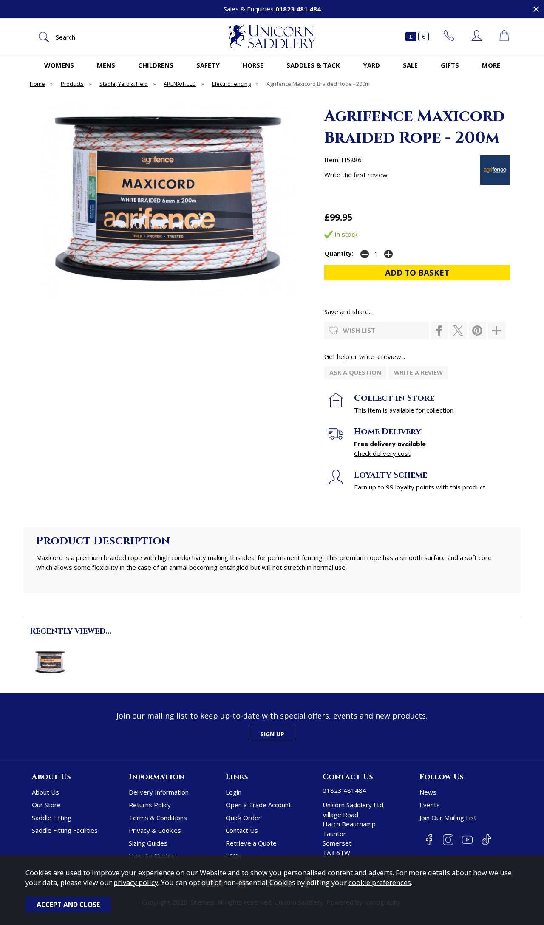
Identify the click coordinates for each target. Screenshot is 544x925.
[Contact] (449, 36)
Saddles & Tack (313, 65)
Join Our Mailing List (447, 817)
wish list (359, 330)
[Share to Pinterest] (477, 330)
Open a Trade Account (258, 805)
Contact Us (242, 830)
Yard (371, 65)
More (491, 65)
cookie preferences (379, 882)
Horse (253, 65)
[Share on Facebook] (439, 330)
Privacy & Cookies (155, 830)
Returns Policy (150, 805)
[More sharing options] (496, 330)
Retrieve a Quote (251, 843)
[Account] (476, 36)
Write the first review (356, 174)
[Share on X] (458, 330)
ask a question (355, 372)
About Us (45, 792)
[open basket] (504, 36)
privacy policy (135, 882)
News (427, 792)
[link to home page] (272, 36)
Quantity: (339, 253)
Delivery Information (159, 792)
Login (233, 792)
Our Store (46, 805)
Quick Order (243, 817)
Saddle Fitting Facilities (65, 830)
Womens (59, 65)
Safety (208, 65)
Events (429, 805)
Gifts (450, 65)
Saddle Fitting (51, 817)
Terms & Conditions (158, 817)
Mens (106, 65)
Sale (410, 65)
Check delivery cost (382, 453)
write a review (418, 372)
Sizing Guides (148, 843)
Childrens (155, 65)
